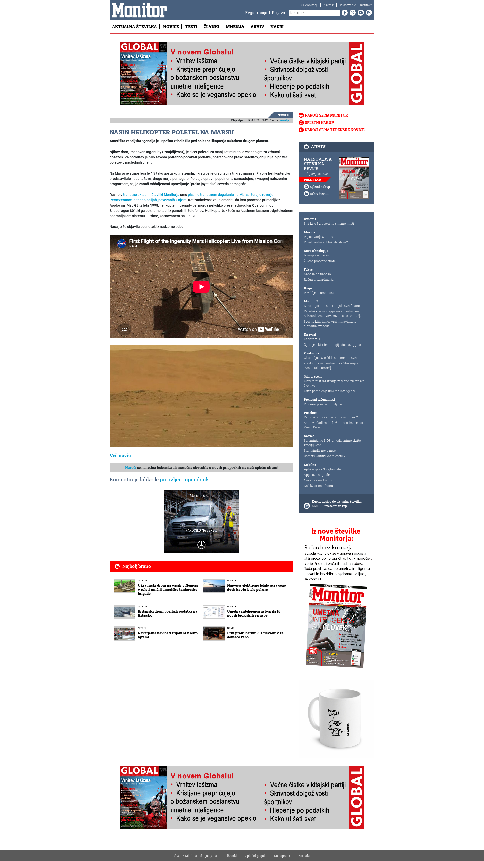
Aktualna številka (134, 26)
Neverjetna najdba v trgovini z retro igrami (168, 635)
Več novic (120, 455)
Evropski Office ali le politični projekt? (331, 417)
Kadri (277, 26)
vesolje (284, 120)
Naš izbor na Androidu (320, 480)
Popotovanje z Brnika (319, 237)
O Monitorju (309, 5)
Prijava (278, 12)
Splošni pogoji (255, 856)
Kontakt (366, 5)
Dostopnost (282, 856)
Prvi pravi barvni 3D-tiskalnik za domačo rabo (255, 635)
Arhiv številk (319, 194)
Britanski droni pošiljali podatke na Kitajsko (167, 613)
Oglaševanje (347, 5)
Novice (171, 26)
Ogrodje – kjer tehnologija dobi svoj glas (332, 344)
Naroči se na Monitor (326, 115)
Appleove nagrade (317, 475)
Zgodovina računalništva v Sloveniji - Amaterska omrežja (331, 365)
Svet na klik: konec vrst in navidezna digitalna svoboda (330, 323)
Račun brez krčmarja (319, 279)
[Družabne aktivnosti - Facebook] (344, 13)
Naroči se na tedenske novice (335, 129)
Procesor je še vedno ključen (324, 404)
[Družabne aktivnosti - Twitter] (352, 13)
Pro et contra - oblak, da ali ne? (326, 242)
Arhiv (257, 26)
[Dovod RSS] (368, 13)
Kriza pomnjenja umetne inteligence (330, 391)
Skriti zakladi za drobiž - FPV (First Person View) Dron (334, 425)
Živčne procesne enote (320, 261)
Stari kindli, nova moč (320, 450)
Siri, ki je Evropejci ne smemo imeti (329, 223)
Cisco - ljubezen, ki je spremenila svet (330, 358)
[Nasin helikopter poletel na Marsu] (201, 396)
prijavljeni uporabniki (185, 479)
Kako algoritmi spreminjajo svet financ (332, 306)
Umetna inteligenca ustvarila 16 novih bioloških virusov (253, 613)
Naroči (130, 467)
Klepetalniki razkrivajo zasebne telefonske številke (334, 383)
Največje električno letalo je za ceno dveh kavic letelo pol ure (256, 587)
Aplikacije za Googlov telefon (324, 469)
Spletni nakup (319, 122)
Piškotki (328, 5)
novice (283, 115)
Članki (211, 26)
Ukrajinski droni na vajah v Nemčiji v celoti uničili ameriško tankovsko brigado (168, 589)
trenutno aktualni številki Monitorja (151, 195)
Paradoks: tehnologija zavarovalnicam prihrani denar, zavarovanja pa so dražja (333, 313)
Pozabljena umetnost (319, 293)
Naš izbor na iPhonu (318, 486)
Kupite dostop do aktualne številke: (337, 501)
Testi (191, 26)
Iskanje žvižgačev (316, 255)
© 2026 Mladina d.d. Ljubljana (195, 856)
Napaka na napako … (319, 274)
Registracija (256, 12)
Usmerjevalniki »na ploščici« (324, 456)
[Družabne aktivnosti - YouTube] (360, 13)
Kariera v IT (312, 339)
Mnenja (235, 26)
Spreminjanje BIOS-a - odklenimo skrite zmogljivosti (332, 442)
